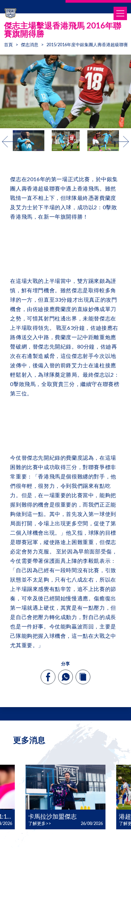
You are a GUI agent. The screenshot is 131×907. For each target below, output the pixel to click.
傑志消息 (29, 44)
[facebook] (48, 677)
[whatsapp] (65, 677)
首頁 (8, 44)
